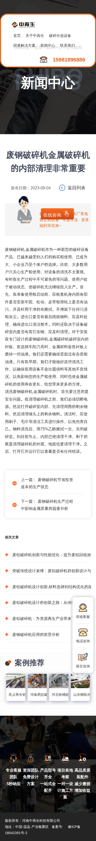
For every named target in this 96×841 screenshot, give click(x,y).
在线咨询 (52, 215)
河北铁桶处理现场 (59, 694)
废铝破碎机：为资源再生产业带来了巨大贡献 (51, 618)
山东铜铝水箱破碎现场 (80, 694)
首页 (17, 35)
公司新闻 (74, 47)
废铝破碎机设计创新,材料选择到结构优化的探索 (51, 586)
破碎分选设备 (60, 35)
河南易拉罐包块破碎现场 (37, 694)
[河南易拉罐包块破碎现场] (37, 681)
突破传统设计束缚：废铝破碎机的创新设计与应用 (51, 570)
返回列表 (76, 187)
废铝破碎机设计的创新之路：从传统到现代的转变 (51, 602)
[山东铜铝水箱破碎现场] (80, 681)
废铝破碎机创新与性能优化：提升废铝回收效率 (51, 554)
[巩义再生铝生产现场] (15, 681)
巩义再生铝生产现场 (16, 694)
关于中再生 (35, 35)
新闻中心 (54, 47)
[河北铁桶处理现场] (58, 681)
